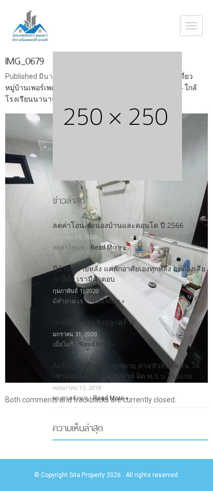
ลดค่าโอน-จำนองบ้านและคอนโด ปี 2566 (118, 225)
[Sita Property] (31, 25)
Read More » (108, 247)
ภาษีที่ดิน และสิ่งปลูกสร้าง (93, 322)
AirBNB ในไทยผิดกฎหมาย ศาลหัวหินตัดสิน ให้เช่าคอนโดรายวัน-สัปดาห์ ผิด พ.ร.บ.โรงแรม (126, 371)
